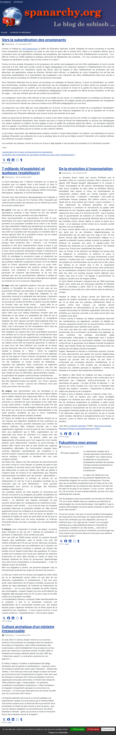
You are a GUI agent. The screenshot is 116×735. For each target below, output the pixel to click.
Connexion (18, 2)
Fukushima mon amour (78, 442)
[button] (4, 160)
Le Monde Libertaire (77, 426)
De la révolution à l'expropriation (86, 169)
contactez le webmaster (20, 32)
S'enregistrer (5, 2)
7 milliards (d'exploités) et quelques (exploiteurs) (23, 171)
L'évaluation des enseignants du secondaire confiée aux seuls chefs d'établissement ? (38, 155)
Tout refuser (94, 729)
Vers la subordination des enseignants (34, 40)
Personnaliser (108, 729)
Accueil (4, 32)
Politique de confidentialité (58, 733)
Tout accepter (78, 729)
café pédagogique (30, 49)
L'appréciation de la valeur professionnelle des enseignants (27, 152)
